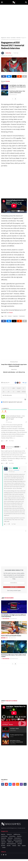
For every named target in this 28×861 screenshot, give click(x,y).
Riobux (10, 468)
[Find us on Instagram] (13, 784)
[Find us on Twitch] (21, 784)
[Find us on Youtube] (6, 784)
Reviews (14, 845)
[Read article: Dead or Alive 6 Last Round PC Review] (14, 627)
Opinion (4, 611)
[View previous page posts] (13, 99)
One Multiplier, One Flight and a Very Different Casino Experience (17, 86)
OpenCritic (9, 840)
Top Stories (21, 316)
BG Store (3, 840)
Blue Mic (9, 845)
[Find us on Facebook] (2, 784)
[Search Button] (26, 2)
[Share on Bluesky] (9, 76)
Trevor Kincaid (5, 618)
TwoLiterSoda (16, 470)
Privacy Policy (12, 836)
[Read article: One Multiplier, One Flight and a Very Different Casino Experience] (4, 87)
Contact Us (9, 834)
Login (25, 382)
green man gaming (18, 840)
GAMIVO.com (10, 841)
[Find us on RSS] (17, 784)
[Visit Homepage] (14, 2)
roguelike (15, 316)
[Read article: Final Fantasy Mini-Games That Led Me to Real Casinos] (4, 92)
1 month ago (13, 637)
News (19, 845)
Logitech (3, 843)
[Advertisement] (14, 20)
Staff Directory (17, 834)
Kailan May (8, 53)
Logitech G (3, 841)
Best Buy (3, 845)
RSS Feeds (10, 838)
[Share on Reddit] (19, 76)
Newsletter (3, 838)
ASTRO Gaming (18, 841)
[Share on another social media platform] (24, 76)
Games (9, 316)
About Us (3, 834)
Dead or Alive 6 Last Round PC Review (11, 635)
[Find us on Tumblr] (25, 784)
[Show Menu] (2, 2)
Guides (3, 847)
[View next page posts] (15, 99)
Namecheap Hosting (11, 843)
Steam (11, 312)
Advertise (19, 836)
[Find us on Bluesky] (10, 784)
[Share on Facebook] (3, 76)
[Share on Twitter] (14, 76)
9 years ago (16, 53)
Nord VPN (20, 843)
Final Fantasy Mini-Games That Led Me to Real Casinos (17, 91)
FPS (5, 316)
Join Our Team (4, 836)
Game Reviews (5, 632)
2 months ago (13, 94)
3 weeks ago (13, 88)
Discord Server (17, 838)
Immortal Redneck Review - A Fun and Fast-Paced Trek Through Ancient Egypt (15, 417)
